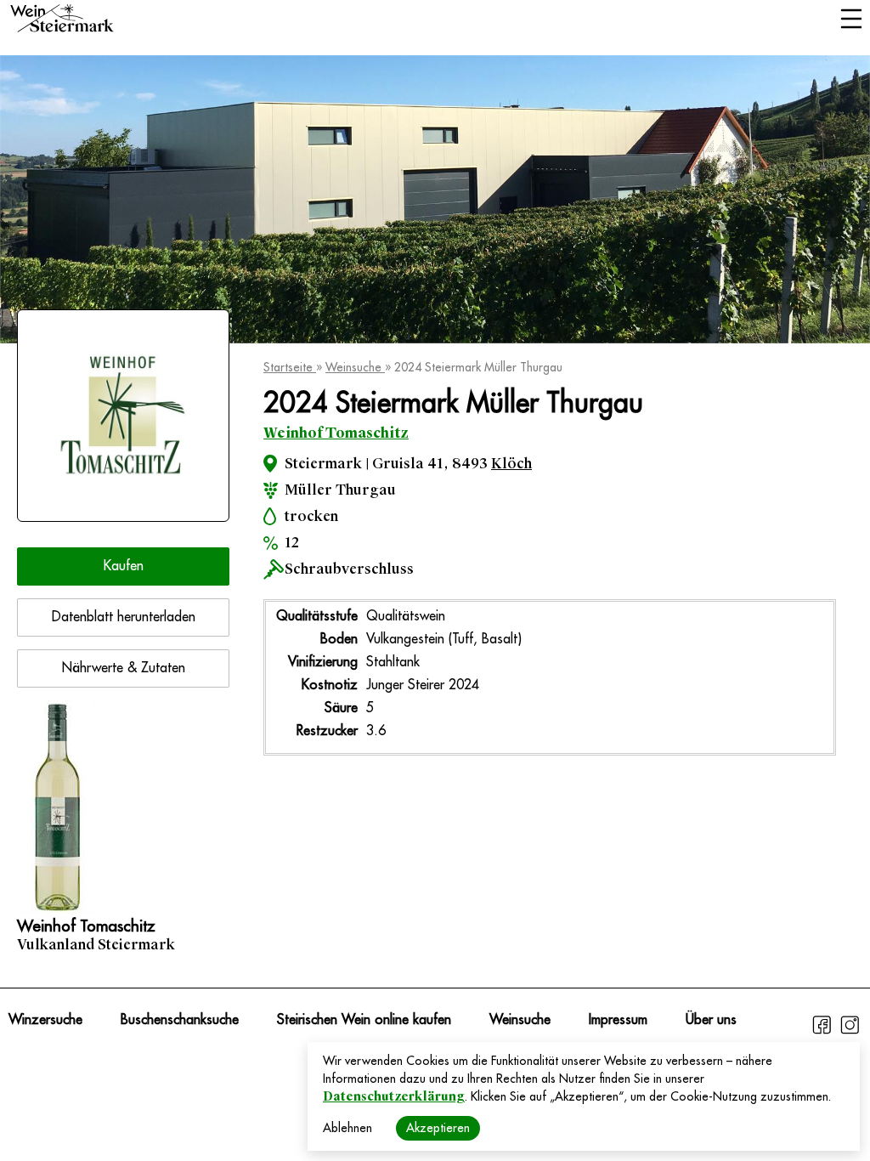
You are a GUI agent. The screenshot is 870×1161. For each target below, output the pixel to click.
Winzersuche (45, 1020)
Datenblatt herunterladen (123, 617)
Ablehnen (347, 1128)
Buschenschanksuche (180, 1020)
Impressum (618, 1020)
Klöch (511, 464)
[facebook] (824, 1032)
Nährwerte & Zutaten (123, 668)
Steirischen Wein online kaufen (364, 1020)
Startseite (289, 367)
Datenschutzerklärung (394, 1096)
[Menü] (851, 20)
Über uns (711, 1020)
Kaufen (124, 566)
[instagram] (850, 1032)
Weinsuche (355, 367)
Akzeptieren (438, 1128)
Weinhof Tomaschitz (336, 433)
